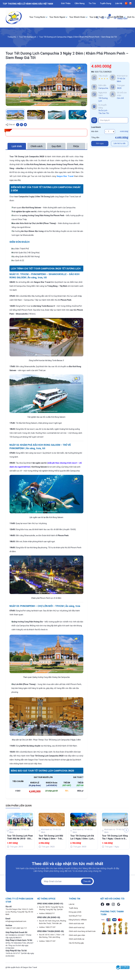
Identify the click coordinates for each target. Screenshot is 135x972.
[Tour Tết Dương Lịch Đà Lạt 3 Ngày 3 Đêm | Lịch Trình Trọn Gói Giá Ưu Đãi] (83, 819)
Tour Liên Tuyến (97, 17)
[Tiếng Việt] (126, 3)
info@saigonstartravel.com (16, 921)
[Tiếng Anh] (130, 3)
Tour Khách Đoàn (77, 17)
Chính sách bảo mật (76, 924)
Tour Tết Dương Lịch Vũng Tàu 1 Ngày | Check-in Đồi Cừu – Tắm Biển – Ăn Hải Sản (115, 837)
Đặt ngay (100, 143)
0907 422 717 (22, 928)
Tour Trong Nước (37, 17)
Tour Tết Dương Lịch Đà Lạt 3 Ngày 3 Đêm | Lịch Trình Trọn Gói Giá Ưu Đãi (82, 837)
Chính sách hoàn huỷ (77, 927)
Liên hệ (71, 904)
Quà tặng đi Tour (75, 916)
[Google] (119, 904)
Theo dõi (87, 881)
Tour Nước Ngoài (57, 17)
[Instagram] (113, 904)
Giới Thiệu (66, 3)
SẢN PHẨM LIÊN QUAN (19, 805)
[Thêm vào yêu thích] (83, 104)
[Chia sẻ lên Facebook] (17, 124)
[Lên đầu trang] (129, 964)
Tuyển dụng (73, 908)
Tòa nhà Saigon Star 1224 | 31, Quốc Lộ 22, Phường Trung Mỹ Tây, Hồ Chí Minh (19, 911)
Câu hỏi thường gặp (76, 943)
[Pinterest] (21, 124)
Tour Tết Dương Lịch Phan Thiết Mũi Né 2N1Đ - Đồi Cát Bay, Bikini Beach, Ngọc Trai (20, 837)
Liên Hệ (118, 3)
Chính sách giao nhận (77, 935)
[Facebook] (102, 904)
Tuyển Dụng (105, 3)
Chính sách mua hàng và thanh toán (82, 931)
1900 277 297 (11, 928)
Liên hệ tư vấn (120, 143)
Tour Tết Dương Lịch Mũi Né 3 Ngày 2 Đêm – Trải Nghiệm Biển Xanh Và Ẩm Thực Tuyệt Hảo (51, 837)
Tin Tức (92, 3)
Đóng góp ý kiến (75, 912)
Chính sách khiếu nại (76, 939)
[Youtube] (108, 904)
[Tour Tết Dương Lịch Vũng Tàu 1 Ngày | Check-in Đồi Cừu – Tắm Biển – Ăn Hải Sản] (115, 819)
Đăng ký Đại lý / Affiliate (78, 920)
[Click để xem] (46, 84)
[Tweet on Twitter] (25, 124)
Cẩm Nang (80, 3)
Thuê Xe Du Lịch (116, 17)
